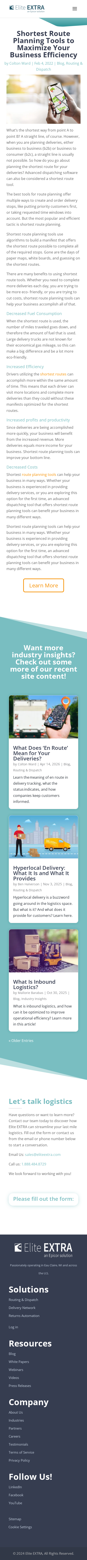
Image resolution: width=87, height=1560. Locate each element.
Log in (13, 1327)
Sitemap (15, 1519)
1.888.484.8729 (33, 1164)
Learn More (43, 585)
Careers (14, 1436)
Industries (16, 1420)
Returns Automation (24, 1315)
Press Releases (20, 1385)
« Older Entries (21, 1040)
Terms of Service (21, 1452)
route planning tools (39, 474)
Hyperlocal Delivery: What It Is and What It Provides (41, 873)
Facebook (16, 1495)
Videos (14, 1377)
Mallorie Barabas (30, 993)
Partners (15, 1428)
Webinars (16, 1369)
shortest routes (53, 374)
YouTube (15, 1503)
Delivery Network (22, 1307)
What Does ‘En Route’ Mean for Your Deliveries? (40, 753)
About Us (16, 1412)
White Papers (19, 1361)
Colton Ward (20, 63)
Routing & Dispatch (27, 770)
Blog (60, 63)
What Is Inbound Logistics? (34, 984)
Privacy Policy (19, 1460)
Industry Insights (34, 999)
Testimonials (18, 1444)
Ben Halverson (28, 884)
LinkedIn (15, 1487)
